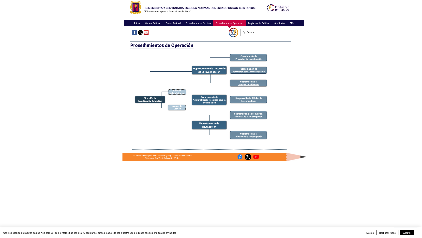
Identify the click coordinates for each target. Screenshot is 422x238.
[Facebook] (240, 157)
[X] (140, 32)
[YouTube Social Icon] (146, 32)
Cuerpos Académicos (248, 84)
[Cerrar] (418, 232)
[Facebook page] (134, 32)
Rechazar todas (387, 232)
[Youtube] (256, 157)
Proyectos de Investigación (248, 59)
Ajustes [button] (370, 232)
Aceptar (407, 232)
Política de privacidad (165, 232)
